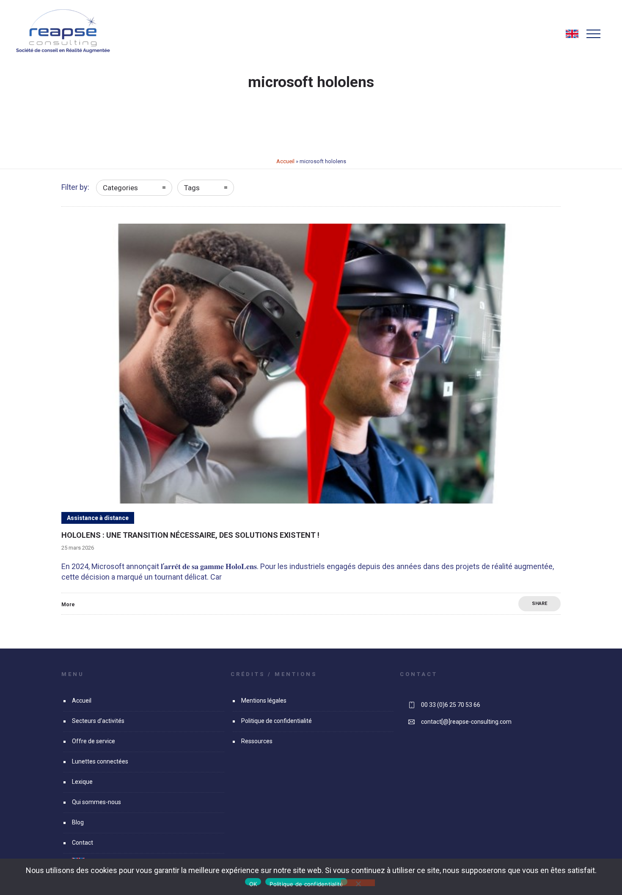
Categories (120, 187)
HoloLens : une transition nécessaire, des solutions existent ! (190, 535)
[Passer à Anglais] (572, 37)
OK (253, 883)
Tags (192, 187)
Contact (82, 842)
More (68, 605)
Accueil (285, 161)
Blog (78, 822)
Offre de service (93, 741)
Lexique (82, 781)
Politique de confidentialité (276, 720)
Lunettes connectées (100, 761)
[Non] (358, 882)
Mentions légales (263, 700)
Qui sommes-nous (96, 802)
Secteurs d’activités (98, 720)
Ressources (256, 741)
